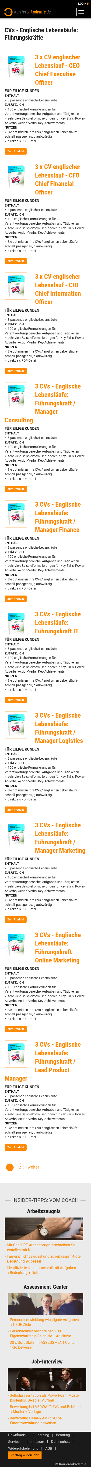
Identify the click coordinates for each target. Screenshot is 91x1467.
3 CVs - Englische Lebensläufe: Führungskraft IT (58, 622)
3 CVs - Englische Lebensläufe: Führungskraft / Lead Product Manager (43, 1061)
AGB (48, 1448)
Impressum (35, 1441)
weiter (33, 1167)
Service (14, 1441)
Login (82, 3)
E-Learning (41, 1435)
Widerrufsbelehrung (23, 1448)
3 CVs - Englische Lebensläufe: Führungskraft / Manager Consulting (43, 403)
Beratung (63, 1435)
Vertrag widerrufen (24, 1455)
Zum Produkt (15, 151)
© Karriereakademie (70, 1464)
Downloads (17, 1435)
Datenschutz (60, 1441)
